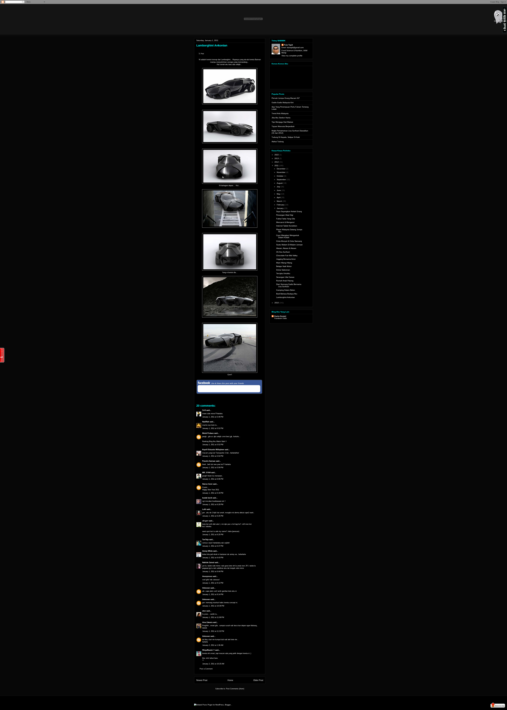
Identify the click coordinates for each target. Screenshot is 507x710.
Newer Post (201, 680)
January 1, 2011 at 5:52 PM (212, 428)
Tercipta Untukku (283, 273)
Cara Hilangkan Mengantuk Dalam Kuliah (287, 236)
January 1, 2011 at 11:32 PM (213, 631)
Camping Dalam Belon (285, 290)
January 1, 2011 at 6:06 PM (212, 479)
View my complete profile (291, 56)
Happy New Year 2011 (210, 490)
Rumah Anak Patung (284, 281)
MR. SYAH (206, 473)
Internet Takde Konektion (286, 226)
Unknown (206, 588)
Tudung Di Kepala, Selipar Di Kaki (286, 137)
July (278, 187)
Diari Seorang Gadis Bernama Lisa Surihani (288, 285)
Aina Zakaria (207, 622)
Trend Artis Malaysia (280, 113)
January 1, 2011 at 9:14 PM (212, 594)
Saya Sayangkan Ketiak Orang (289, 211)
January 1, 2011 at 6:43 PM (212, 558)
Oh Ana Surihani (283, 252)
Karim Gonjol (280, 316)
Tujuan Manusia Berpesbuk (283, 126)
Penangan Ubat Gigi (284, 215)
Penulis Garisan (208, 461)
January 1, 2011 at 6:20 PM (212, 504)
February (280, 205)
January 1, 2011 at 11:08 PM (213, 617)
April (278, 197)
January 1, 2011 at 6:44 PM (212, 571)
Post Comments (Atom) (235, 689)
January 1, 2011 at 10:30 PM (213, 606)
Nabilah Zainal (208, 562)
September (281, 179)
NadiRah (205, 422)
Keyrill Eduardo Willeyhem (213, 450)
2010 (276, 303)
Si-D (204, 410)
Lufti (204, 509)
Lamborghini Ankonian (211, 45)
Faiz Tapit (288, 45)
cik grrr (205, 521)
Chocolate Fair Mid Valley (286, 255)
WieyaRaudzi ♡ (208, 650)
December (281, 169)
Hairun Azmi (207, 484)
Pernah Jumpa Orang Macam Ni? (286, 98)
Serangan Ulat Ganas (285, 277)
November (281, 172)
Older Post (258, 680)
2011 (276, 165)
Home (230, 680)
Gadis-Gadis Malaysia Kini (283, 102)
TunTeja (205, 540)
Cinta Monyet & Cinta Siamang (289, 241)
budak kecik (207, 498)
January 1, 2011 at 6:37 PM (212, 546)
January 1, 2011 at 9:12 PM (212, 583)
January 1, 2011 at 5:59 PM (212, 467)
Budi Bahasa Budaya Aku (286, 294)
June (279, 190)
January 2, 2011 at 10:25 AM (213, 664)
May (278, 194)
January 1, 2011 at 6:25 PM (212, 516)
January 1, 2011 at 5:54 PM (212, 456)
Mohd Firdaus (208, 433)
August (280, 183)
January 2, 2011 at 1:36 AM (212, 645)
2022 (276, 155)
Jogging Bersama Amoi (285, 259)
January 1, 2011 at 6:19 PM (212, 493)
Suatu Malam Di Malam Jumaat (289, 245)
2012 (276, 162)
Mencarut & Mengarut (285, 222)
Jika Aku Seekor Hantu (281, 118)
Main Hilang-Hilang (284, 263)
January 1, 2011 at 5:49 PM (212, 417)
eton (204, 611)
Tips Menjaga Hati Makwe (282, 122)
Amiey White (207, 551)
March (279, 201)
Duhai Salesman (283, 270)
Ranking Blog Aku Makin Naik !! (214, 441)
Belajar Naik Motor (284, 266)
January (280, 208)
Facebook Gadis (280, 318)
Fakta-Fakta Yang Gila (285, 219)
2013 (276, 158)
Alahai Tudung (278, 141)
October (280, 176)
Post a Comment (206, 669)
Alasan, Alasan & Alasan (286, 248)
